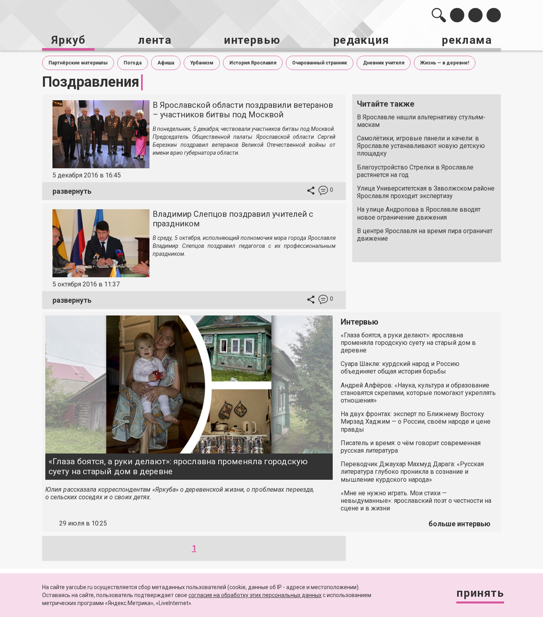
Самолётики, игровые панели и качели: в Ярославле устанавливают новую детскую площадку (421, 145)
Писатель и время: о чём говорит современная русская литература (411, 446)
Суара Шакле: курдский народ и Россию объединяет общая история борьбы (400, 367)
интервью (252, 40)
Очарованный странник (319, 63)
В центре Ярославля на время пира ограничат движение (425, 234)
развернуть (71, 191)
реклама (467, 40)
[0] (323, 191)
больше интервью (460, 524)
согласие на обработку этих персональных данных (255, 595)
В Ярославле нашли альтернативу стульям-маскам (421, 120)
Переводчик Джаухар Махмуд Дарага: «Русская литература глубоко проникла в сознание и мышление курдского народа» (412, 471)
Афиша (165, 63)
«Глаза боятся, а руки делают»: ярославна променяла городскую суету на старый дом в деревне (178, 466)
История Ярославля (252, 63)
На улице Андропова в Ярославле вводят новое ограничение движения (419, 213)
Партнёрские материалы (78, 63)
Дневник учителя (383, 63)
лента (154, 40)
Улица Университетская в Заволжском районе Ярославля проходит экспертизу (426, 192)
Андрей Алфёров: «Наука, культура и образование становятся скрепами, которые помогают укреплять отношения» (418, 392)
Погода (133, 63)
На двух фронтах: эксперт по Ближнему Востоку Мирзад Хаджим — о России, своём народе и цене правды (416, 421)
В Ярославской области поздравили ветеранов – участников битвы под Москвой (243, 109)
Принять (480, 592)
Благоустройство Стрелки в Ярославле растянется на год (415, 171)
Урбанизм (201, 63)
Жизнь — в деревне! (444, 63)
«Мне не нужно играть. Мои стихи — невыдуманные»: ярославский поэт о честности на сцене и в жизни (416, 500)
